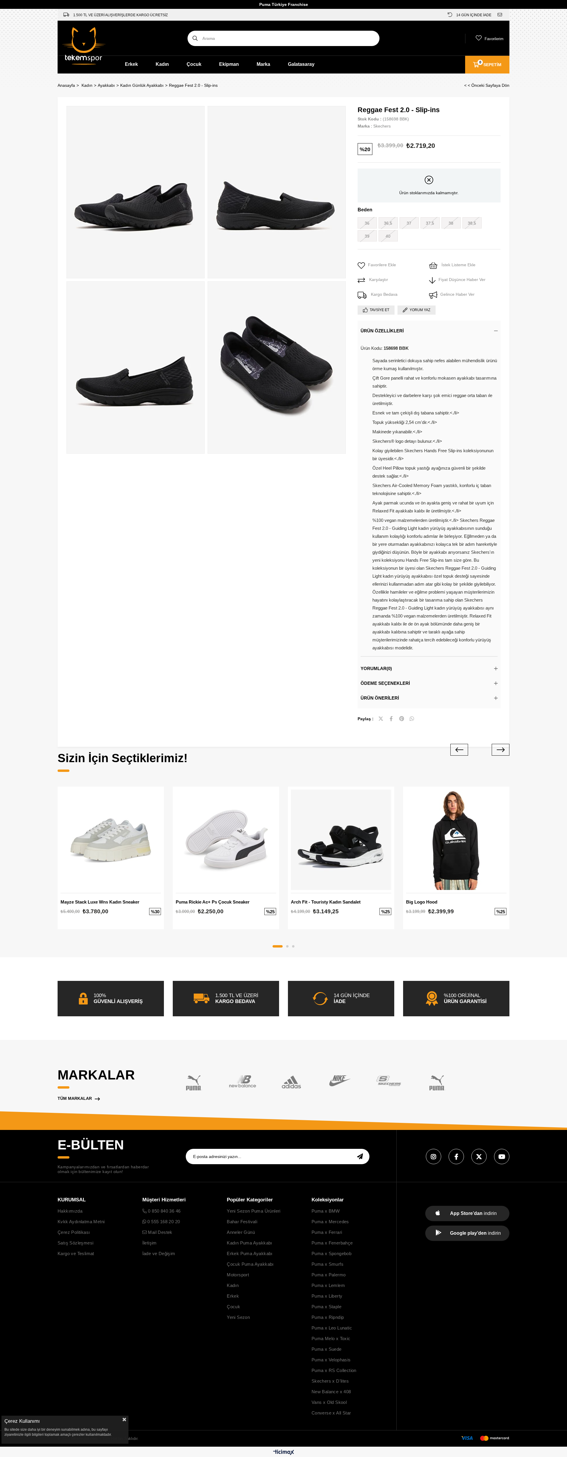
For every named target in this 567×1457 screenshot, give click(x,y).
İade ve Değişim (158, 1253)
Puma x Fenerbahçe (332, 1242)
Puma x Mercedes (330, 1221)
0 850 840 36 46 (163, 1210)
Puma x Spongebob (331, 1253)
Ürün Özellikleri (382, 330)
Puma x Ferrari (327, 1232)
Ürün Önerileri (380, 697)
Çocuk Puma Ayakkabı (250, 1264)
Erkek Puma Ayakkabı (250, 1253)
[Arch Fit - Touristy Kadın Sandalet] (341, 840)
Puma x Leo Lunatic (332, 1327)
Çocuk (194, 64)
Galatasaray (301, 64)
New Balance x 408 (331, 1391)
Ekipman (229, 64)
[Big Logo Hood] (456, 840)
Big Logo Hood (421, 901)
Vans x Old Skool (329, 1402)
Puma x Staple (326, 1306)
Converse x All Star (331, 1412)
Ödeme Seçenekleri (385, 683)
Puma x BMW (326, 1210)
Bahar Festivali (242, 1221)
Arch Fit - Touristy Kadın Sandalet (326, 901)
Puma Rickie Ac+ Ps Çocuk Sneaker (213, 901)
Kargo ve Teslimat (76, 1253)
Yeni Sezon (238, 1317)
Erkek (131, 64)
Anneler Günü (241, 1232)
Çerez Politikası (74, 1232)
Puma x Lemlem (328, 1285)
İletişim (149, 1242)
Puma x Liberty (327, 1295)
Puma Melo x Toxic (331, 1338)
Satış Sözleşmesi (75, 1242)
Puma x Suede (327, 1349)
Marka (263, 64)
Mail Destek (159, 1232)
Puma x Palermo (329, 1274)
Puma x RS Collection (334, 1370)
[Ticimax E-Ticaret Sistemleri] (283, 1453)
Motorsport (238, 1274)
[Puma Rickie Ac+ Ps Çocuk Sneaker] (226, 840)
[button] (278, 946)
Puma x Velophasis (331, 1359)
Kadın (162, 64)
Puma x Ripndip (328, 1317)
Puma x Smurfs (327, 1264)
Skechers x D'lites (330, 1381)
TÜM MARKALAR (75, 1098)
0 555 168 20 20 (163, 1221)
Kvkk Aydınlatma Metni (81, 1221)
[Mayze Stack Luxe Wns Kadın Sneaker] (111, 840)
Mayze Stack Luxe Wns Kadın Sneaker (100, 901)
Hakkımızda (70, 1210)
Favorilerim (494, 39)
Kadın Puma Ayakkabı (249, 1242)
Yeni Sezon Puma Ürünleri (254, 1210)
